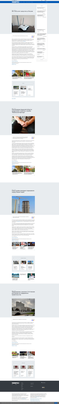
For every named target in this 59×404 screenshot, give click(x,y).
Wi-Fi (15, 64)
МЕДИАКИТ (32, 386)
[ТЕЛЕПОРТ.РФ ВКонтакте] (43, 0)
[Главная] (15, 2)
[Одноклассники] (33, 138)
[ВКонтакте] (32, 138)
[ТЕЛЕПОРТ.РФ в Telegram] (42, 0)
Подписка (22, 388)
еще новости (41, 59)
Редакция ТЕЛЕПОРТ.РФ (15, 161)
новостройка (23, 258)
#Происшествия (44, 36)
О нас (21, 387)
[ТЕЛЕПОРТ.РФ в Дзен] (45, 0)
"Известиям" (18, 221)
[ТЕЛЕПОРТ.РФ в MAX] (41, 0)
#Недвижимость (15, 269)
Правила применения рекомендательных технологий (36, 398)
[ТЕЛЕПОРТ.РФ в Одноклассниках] (44, 0)
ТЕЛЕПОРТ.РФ (13, 163)
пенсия (16, 345)
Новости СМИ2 (14, 98)
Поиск (22, 389)
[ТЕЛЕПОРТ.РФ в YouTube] (17, 384)
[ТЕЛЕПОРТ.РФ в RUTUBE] (46, 0)
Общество (13, 64)
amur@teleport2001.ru (24, 398)
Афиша (22, 386)
